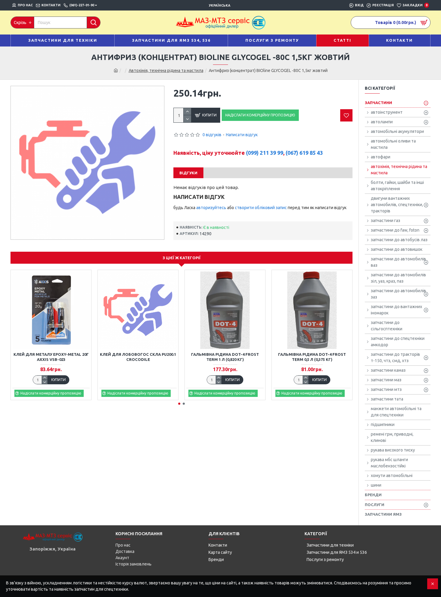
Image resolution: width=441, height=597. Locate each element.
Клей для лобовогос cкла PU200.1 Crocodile (138, 357)
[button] (179, 404)
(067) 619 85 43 (304, 153)
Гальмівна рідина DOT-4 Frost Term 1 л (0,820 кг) (225, 357)
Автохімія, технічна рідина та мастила (166, 70)
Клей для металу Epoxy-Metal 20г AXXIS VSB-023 (51, 357)
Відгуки (188, 173)
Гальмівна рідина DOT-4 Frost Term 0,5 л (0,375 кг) (312, 357)
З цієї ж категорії (182, 258)
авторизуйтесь (211, 207)
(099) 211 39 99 (264, 153)
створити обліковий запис (261, 207)
